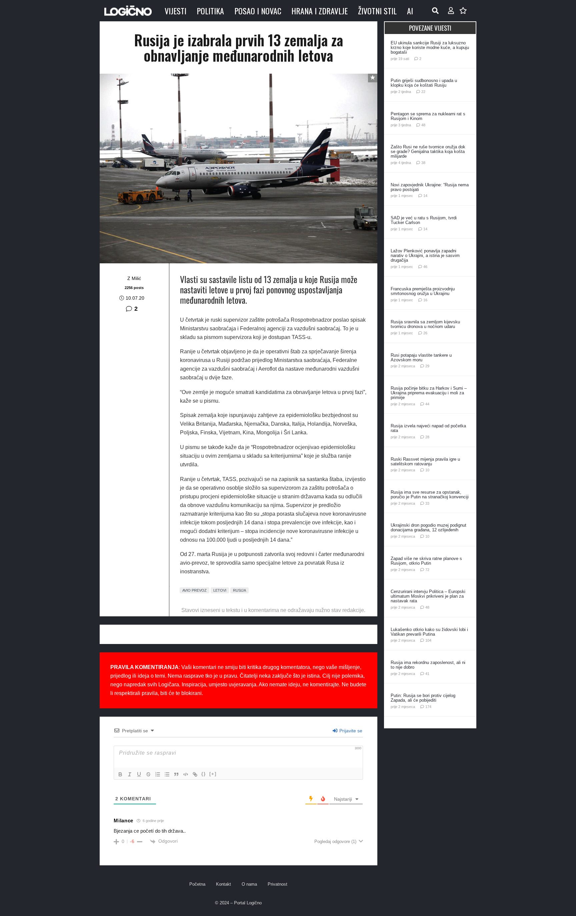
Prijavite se (350, 730)
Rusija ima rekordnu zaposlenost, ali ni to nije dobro (428, 665)
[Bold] (120, 774)
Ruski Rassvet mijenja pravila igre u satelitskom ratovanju (425, 461)
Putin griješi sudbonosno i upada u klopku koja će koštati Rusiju (424, 83)
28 (427, 437)
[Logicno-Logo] (128, 11)
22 (423, 92)
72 (427, 570)
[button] (435, 10)
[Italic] (129, 774)
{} (203, 773)
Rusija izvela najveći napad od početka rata (428, 428)
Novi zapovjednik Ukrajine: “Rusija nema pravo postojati (430, 187)
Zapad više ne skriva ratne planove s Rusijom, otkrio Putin (426, 561)
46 (425, 267)
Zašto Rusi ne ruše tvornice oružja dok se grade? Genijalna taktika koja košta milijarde (428, 151)
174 (428, 707)
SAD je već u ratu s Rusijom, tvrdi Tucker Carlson (424, 220)
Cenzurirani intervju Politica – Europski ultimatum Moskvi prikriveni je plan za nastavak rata (428, 596)
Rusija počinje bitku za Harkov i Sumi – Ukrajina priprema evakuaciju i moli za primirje (429, 393)
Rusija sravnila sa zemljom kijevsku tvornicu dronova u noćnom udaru (425, 324)
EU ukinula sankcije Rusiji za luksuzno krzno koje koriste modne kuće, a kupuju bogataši (430, 47)
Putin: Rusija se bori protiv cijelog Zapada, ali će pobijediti (423, 698)
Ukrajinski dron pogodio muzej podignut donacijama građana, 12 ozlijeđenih (428, 527)
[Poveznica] (451, 10)
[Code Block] (185, 774)
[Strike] (148, 774)
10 (427, 470)
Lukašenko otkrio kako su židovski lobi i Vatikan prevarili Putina (429, 632)
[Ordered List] (157, 774)
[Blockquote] (176, 774)
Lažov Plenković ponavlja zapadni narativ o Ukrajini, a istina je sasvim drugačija (425, 255)
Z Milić (134, 278)
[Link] (195, 774)
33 (427, 503)
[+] (213, 773)
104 (428, 640)
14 (425, 196)
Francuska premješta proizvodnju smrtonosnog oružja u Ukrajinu (423, 291)
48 (423, 125)
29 (427, 366)
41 (427, 674)
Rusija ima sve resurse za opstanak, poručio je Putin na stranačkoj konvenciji (430, 494)
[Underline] (139, 774)
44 (427, 404)
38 (423, 163)
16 (425, 300)
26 (425, 333)
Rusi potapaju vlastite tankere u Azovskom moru (421, 357)
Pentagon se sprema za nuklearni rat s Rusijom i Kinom (428, 116)
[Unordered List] (167, 774)
